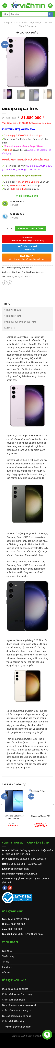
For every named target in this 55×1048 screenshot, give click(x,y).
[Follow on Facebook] (4, 887)
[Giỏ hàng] (50, 5)
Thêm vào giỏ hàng (30, 228)
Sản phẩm (21, 22)
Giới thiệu (7, 951)
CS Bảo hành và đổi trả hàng (16, 1016)
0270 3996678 (38, 859)
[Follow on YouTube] (9, 887)
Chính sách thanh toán (13, 1000)
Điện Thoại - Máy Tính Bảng (23, 272)
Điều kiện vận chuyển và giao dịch (19, 1005)
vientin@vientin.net (18, 869)
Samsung (32, 26)
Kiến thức (7, 967)
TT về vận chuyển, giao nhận (16, 1027)
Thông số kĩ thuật (12, 316)
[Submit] (50, 14)
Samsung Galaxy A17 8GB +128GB (14, 817)
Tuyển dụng (8, 956)
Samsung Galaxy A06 (40, 816)
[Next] (48, 62)
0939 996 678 (35, 864)
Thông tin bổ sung (12, 310)
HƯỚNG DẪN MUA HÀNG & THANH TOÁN (20, 322)
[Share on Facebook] (4, 282)
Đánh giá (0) (9, 328)
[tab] (27, 304)
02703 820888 (21, 919)
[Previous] (6, 62)
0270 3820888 (21, 859)
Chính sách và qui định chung (17, 994)
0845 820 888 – (19, 864)
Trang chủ (8, 22)
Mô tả (7, 304)
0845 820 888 (18, 924)
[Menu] (4, 5)
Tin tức (5, 962)
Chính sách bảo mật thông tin (16, 1010)
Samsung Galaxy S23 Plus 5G (18, 276)
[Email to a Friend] (9, 282)
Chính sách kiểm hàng (13, 1021)
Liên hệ (6, 972)
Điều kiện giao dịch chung (15, 989)
